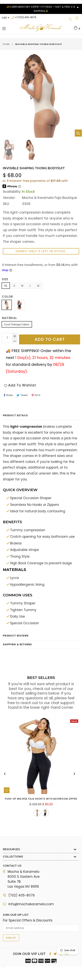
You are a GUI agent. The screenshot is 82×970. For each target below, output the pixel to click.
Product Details (15, 415)
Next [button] (74, 774)
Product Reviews (16, 635)
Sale (74, 721)
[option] (30, 150)
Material (9, 318)
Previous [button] (5, 774)
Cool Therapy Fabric (16, 324)
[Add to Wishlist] (7, 790)
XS (5, 285)
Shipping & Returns (17, 644)
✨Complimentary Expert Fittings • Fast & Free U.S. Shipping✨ (41, 9)
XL (38, 285)
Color (7, 297)
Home (6, 44)
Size (5, 279)
